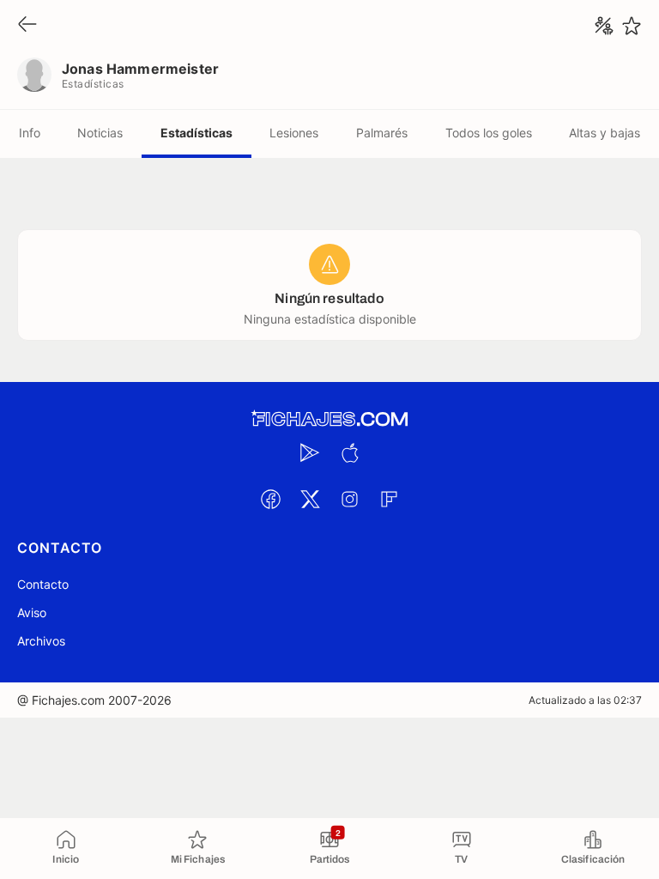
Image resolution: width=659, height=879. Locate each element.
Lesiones (293, 132)
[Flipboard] (389, 499)
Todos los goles (488, 132)
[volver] (27, 25)
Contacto (43, 584)
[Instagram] (349, 499)
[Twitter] (310, 499)
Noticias (100, 132)
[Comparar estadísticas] (604, 25)
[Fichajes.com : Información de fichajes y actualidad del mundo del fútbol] (329, 419)
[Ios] (349, 452)
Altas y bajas (604, 132)
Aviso (31, 612)
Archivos (41, 640)
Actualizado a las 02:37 (585, 700)
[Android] (310, 452)
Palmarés (382, 132)
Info (29, 132)
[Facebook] (270, 499)
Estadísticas (196, 132)
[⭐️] (631, 25)
